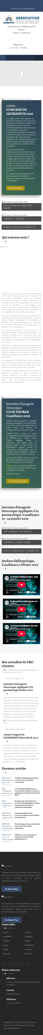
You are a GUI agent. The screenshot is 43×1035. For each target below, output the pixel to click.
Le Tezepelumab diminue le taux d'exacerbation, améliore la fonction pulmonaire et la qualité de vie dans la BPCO (27, 792)
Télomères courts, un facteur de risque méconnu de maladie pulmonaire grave (26, 837)
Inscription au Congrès (18, 481)
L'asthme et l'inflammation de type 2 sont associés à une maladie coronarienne (27, 780)
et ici (31, 468)
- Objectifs (6, 941)
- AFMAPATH (7, 936)
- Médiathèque (28, 945)
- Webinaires (28, 936)
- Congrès (27, 932)
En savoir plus (11, 889)
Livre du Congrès (15, 188)
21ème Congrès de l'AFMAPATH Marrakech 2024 (20, 736)
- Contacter (27, 953)
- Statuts (5, 949)
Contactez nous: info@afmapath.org (23, 9)
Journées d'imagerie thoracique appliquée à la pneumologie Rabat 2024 (18, 687)
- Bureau (5, 945)
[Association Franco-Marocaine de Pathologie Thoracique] (21, 19)
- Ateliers (26, 941)
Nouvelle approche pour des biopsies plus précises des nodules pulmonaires (27, 826)
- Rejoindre (6, 953)
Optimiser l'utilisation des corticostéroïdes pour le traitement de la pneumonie (27, 815)
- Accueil (5, 932)
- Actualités (27, 949)
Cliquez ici (9, 466)
